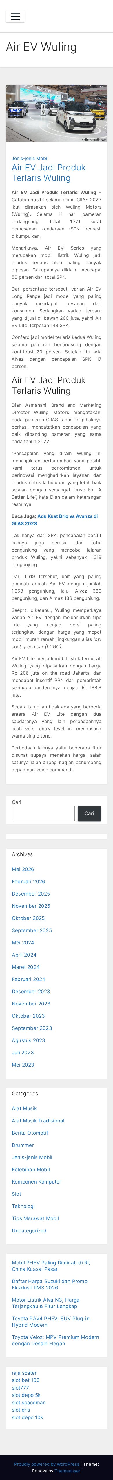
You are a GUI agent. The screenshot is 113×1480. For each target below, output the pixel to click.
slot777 (20, 1388)
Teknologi (23, 1206)
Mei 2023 (23, 1065)
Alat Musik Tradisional (38, 1121)
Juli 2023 (23, 1053)
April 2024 (24, 955)
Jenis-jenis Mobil (30, 158)
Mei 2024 (23, 943)
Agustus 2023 (28, 1040)
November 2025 (31, 906)
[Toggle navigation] (15, 16)
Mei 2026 (23, 869)
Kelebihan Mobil (31, 1169)
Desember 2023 (31, 991)
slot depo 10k (27, 1417)
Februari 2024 (28, 979)
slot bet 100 (26, 1380)
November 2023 (31, 1004)
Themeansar (67, 1471)
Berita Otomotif (30, 1133)
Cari (16, 802)
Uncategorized (29, 1231)
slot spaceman (29, 1403)
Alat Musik (24, 1108)
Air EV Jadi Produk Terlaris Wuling (49, 172)
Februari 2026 (28, 881)
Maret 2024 (26, 967)
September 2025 (32, 930)
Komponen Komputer (36, 1182)
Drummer (23, 1145)
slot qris (21, 1410)
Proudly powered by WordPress (47, 1464)
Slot (16, 1194)
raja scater (24, 1373)
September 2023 (32, 1028)
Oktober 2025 (28, 918)
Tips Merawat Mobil (35, 1218)
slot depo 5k (26, 1395)
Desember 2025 (31, 894)
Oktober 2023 (28, 1016)
